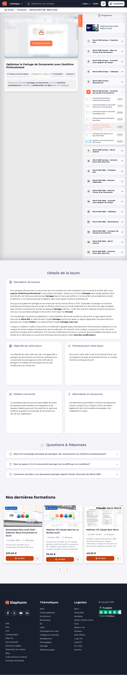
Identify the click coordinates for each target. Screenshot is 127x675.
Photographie (46, 642)
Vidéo (42, 627)
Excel (76, 624)
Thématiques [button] (49, 602)
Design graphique (47, 612)
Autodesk (78, 616)
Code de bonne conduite (16, 657)
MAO (42, 609)
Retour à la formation (19, 74)
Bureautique (45, 620)
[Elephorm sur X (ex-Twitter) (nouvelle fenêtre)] (14, 613)
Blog (7, 653)
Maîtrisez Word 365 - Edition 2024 (43, 10)
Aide (7, 623)
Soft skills (44, 646)
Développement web (49, 631)
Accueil (10, 10)
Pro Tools (78, 646)
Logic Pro (78, 638)
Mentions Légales (13, 646)
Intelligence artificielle (49, 635)
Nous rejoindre (11, 642)
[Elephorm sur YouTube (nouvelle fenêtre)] (20, 613)
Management (46, 638)
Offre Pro (9, 638)
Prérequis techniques (14, 661)
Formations (22, 10)
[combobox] (53, 3)
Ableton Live (79, 627)
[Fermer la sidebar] (80, 21)
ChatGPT (78, 642)
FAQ (7, 627)
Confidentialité (11, 635)
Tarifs (95, 4)
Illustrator (78, 631)
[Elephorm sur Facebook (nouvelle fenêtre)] (7, 613)
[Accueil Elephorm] (16, 602)
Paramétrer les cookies (15, 649)
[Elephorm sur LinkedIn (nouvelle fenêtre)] (27, 613)
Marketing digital (47, 650)
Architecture (45, 616)
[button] (60, 569)
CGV (7, 631)
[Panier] (103, 3)
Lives (85, 4)
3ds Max (77, 650)
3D (41, 624)
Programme (106, 15)
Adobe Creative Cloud (83, 620)
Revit (76, 609)
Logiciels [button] (80, 602)
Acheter (21, 558)
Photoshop (79, 612)
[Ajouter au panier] (37, 558)
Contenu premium (41, 43)
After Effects (79, 635)
